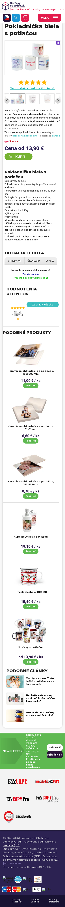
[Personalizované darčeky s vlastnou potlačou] (31, 6)
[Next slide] (57, 101)
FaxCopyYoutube (35, 900)
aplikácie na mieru (46, 852)
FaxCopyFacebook (17, 900)
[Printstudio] (47, 781)
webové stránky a (24, 852)
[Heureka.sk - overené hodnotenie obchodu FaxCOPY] (18, 879)
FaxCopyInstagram (54, 900)
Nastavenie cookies (28, 859)
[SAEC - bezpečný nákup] (8, 879)
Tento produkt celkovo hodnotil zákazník (32, 88)
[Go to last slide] (7, 101)
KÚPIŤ (20, 157)
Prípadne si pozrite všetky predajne (31, 278)
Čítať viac (13, 141)
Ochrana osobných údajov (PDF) (21, 856)
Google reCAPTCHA (39, 867)
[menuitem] (17, 101)
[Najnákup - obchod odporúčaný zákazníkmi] (38, 879)
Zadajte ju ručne (30, 274)
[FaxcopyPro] (17, 799)
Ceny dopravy (50, 859)
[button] (18, 319)
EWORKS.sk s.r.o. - (32, 848)
